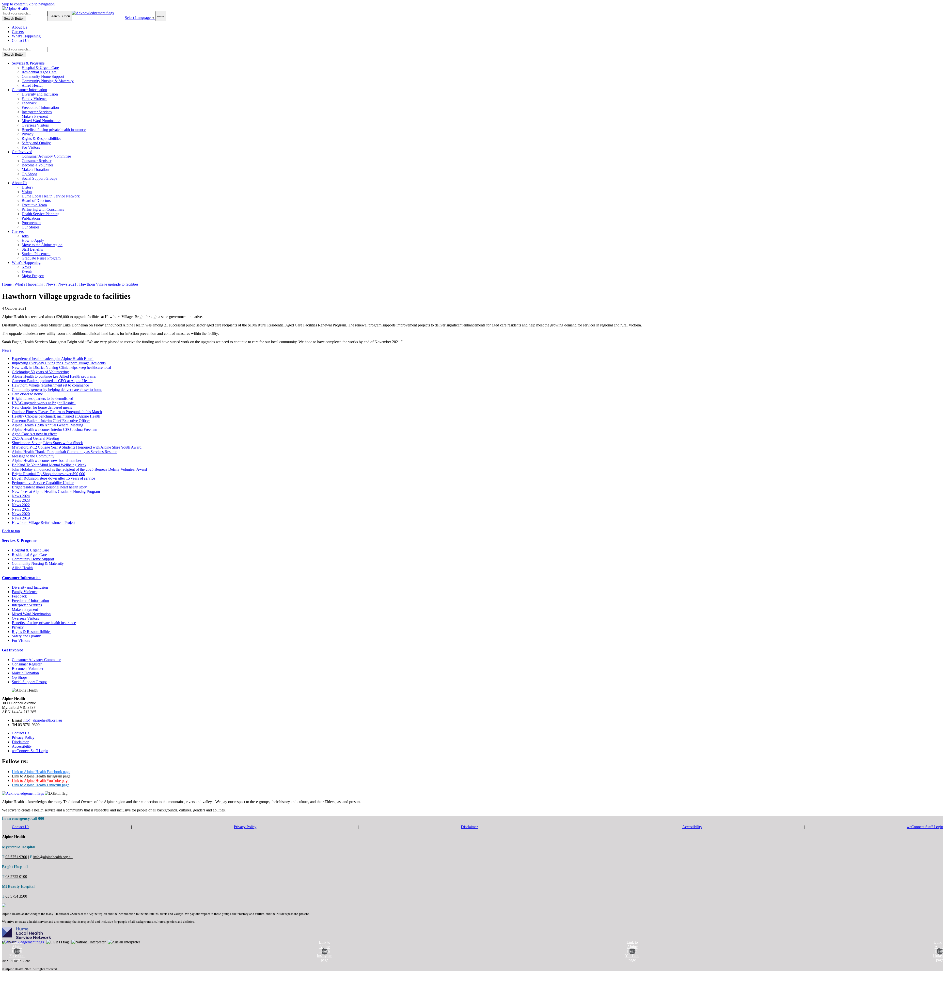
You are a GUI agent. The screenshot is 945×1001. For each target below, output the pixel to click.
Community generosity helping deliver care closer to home (57, 389)
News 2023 (21, 500)
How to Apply (33, 240)
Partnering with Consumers (43, 209)
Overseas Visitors (35, 125)
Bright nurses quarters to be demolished (42, 398)
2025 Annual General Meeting (35, 438)
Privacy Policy (23, 737)
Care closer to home (27, 394)
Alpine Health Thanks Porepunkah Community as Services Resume (64, 452)
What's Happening (26, 36)
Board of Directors (36, 200)
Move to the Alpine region (42, 245)
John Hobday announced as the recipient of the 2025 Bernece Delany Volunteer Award (79, 469)
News (26, 267)
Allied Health (32, 85)
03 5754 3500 (16, 896)
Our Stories (30, 227)
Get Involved (22, 152)
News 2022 (21, 505)
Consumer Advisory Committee (46, 156)
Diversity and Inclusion (40, 94)
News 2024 (21, 496)
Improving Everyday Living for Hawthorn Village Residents (59, 363)
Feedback (29, 103)
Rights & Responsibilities (41, 138)
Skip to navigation (40, 4)
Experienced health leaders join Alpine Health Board (53, 358)
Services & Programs (28, 63)
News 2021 (21, 509)
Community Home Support (43, 76)
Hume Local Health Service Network (51, 196)
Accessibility (22, 746)
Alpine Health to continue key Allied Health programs (54, 376)
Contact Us (20, 40)
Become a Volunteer (37, 165)
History (27, 187)
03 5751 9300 (16, 857)
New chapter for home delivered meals (42, 407)
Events (27, 271)
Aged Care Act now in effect (34, 434)
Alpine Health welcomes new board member (46, 460)
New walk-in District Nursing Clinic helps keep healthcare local (61, 367)
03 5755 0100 (16, 876)
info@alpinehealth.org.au (42, 720)
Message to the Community (33, 456)
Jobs (25, 236)
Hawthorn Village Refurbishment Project (43, 522)
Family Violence (34, 99)
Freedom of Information (40, 107)
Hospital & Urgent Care (40, 67)
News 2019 (21, 518)
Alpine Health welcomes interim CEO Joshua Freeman (54, 429)
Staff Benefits (32, 249)
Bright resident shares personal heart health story (49, 487)
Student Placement (36, 254)
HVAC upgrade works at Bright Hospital (44, 403)
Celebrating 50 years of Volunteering (40, 372)
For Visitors (31, 147)
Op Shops (29, 174)
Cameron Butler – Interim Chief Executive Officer (51, 421)
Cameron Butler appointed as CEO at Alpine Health (52, 381)
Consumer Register (36, 161)
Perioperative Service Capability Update (43, 483)
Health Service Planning (40, 214)
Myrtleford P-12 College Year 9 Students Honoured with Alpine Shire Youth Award (77, 447)
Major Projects (33, 276)
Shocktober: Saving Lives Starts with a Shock (47, 443)
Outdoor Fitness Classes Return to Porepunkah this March (57, 412)
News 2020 (21, 514)
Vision (27, 192)
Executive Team (34, 205)
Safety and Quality (36, 143)
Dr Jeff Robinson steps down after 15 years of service (53, 478)
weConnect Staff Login (30, 751)
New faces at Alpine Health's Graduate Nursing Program (56, 491)
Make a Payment (35, 116)
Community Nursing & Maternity (48, 81)
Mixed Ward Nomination (41, 121)
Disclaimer (20, 742)
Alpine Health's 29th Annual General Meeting (47, 425)
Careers (18, 32)
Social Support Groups (39, 178)
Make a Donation (35, 169)
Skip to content (13, 4)
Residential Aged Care (39, 72)
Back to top (11, 531)
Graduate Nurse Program (41, 258)
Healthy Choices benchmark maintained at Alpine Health (56, 416)
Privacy (27, 134)
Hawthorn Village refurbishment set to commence (50, 385)
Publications (31, 218)
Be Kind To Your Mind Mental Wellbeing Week (49, 465)
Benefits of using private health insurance (54, 130)
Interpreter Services (37, 112)
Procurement (31, 223)
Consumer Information (29, 90)
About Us (19, 27)
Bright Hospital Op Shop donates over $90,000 (48, 474)
